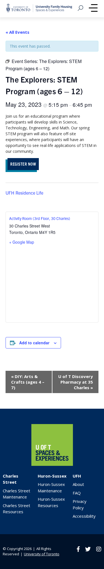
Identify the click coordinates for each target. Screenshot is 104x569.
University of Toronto (41, 553)
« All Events (17, 32)
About (78, 484)
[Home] (52, 464)
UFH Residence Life (24, 192)
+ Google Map (21, 242)
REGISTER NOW (23, 163)
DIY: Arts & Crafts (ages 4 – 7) (27, 382)
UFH (77, 476)
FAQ (77, 493)
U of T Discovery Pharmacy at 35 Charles (75, 382)
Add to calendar (34, 342)
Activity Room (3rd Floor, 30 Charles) (39, 218)
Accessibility (84, 516)
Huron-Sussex (52, 476)
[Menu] (93, 8)
